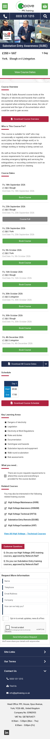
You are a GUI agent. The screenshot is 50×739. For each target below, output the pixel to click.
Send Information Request (25, 637)
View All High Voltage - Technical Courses (25, 533)
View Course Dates (25, 72)
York (4, 58)
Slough (13, 58)
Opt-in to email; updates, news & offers (27, 618)
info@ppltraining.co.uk (20, 693)
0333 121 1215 (16, 679)
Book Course (25, 197)
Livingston (29, 58)
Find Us (13, 686)
